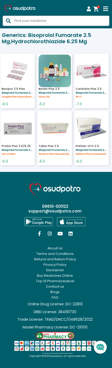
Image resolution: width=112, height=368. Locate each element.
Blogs (55, 292)
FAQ (55, 297)
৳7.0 (79, 104)
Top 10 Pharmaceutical (55, 281)
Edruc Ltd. (44, 96)
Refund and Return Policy (55, 259)
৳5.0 (42, 104)
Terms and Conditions (55, 254)
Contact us (55, 287)
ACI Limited (8, 154)
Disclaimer (55, 270)
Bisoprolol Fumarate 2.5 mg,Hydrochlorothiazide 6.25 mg (18, 93)
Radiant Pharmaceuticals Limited (92, 154)
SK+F (78, 96)
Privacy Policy (54, 265)
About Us (55, 248)
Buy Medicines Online (55, 276)
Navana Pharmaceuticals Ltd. (55, 154)
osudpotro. (57, 356)
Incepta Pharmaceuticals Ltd (18, 96)
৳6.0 (5, 104)
